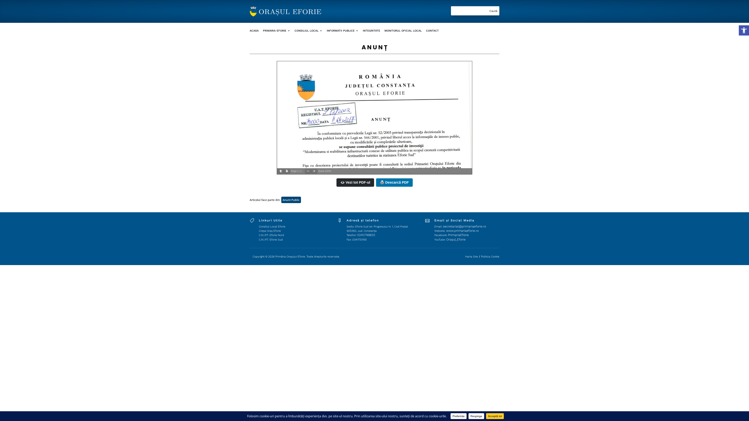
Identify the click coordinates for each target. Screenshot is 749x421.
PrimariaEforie (458, 235)
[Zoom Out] (308, 171)
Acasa (254, 30)
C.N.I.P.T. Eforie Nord (271, 235)
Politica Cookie (490, 256)
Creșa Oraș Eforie (270, 230)
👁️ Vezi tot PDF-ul (355, 182)
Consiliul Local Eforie (272, 226)
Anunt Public (291, 200)
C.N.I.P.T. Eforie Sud (271, 239)
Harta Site (471, 256)
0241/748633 (366, 235)
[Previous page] (281, 171)
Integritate (371, 30)
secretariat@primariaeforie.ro (464, 226)
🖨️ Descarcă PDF (394, 182)
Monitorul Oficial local (403, 30)
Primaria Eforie (274, 30)
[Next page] (287, 171)
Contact (432, 30)
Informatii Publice (341, 30)
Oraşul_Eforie (456, 239)
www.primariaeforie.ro (462, 231)
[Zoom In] (314, 171)
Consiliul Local (307, 30)
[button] (744, 30)
